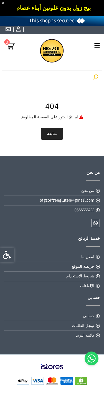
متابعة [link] (52, 133)
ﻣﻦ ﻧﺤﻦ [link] (87, 190)
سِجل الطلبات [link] (83, 325)
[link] (91, 358)
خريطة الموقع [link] (83, 266)
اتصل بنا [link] (87, 256)
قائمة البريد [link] (85, 335)
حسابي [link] (88, 316)
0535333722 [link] (84, 210)
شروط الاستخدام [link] (80, 276)
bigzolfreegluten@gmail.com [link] (67, 200)
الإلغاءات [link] (87, 285)
